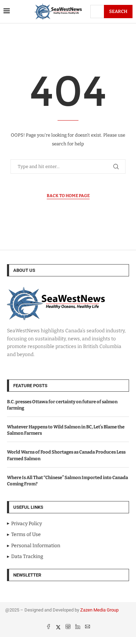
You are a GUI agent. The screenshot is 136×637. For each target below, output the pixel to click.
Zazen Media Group (99, 610)
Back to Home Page (68, 195)
